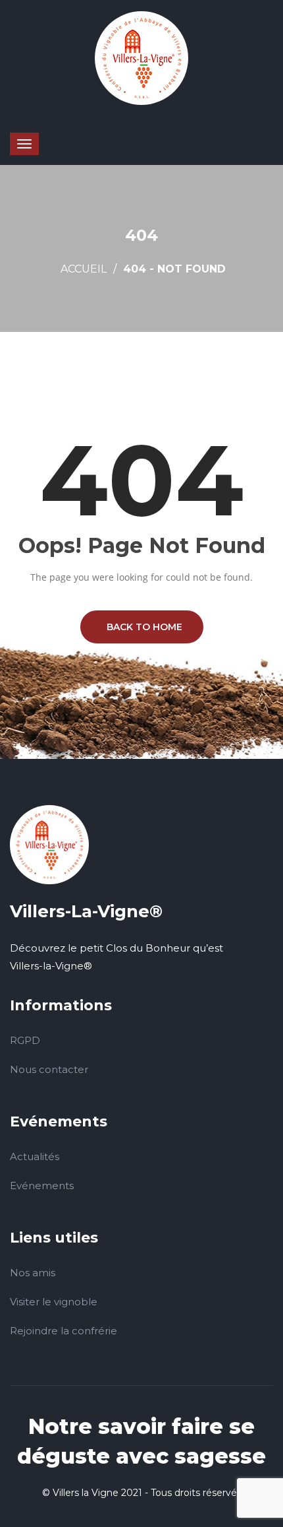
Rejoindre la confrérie (63, 1330)
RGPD (25, 1040)
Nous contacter (49, 1069)
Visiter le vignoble (53, 1301)
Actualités (34, 1156)
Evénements (42, 1185)
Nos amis (32, 1272)
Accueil (84, 269)
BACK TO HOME (141, 627)
